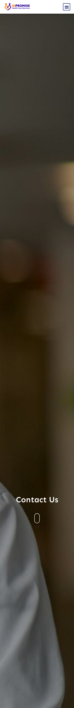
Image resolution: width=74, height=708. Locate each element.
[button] (66, 7)
